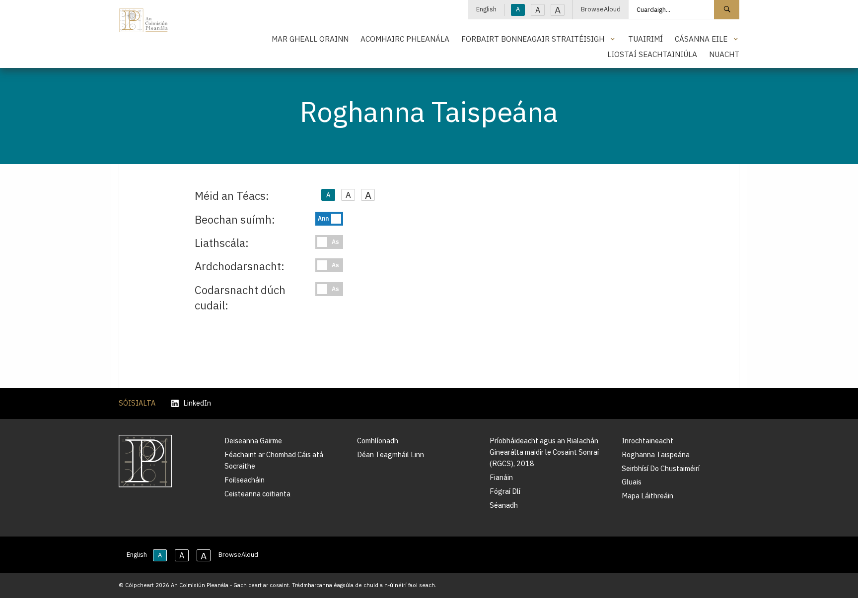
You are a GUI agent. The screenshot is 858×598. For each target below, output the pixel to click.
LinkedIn (197, 403)
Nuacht (724, 54)
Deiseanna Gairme (253, 440)
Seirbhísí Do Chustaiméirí (661, 468)
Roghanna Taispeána (656, 454)
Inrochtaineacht (647, 440)
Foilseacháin (244, 479)
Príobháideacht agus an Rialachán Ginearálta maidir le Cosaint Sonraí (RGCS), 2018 (544, 452)
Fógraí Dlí (505, 491)
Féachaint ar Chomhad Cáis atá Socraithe (273, 460)
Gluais (632, 481)
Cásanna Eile (701, 39)
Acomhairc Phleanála (404, 39)
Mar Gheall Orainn (310, 39)
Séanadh (504, 505)
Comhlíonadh (377, 440)
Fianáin (501, 477)
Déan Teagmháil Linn (390, 454)
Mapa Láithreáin (647, 495)
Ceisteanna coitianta (257, 493)
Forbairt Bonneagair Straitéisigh (532, 39)
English (486, 9)
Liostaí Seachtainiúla (652, 54)
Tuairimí (645, 39)
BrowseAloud (601, 9)
